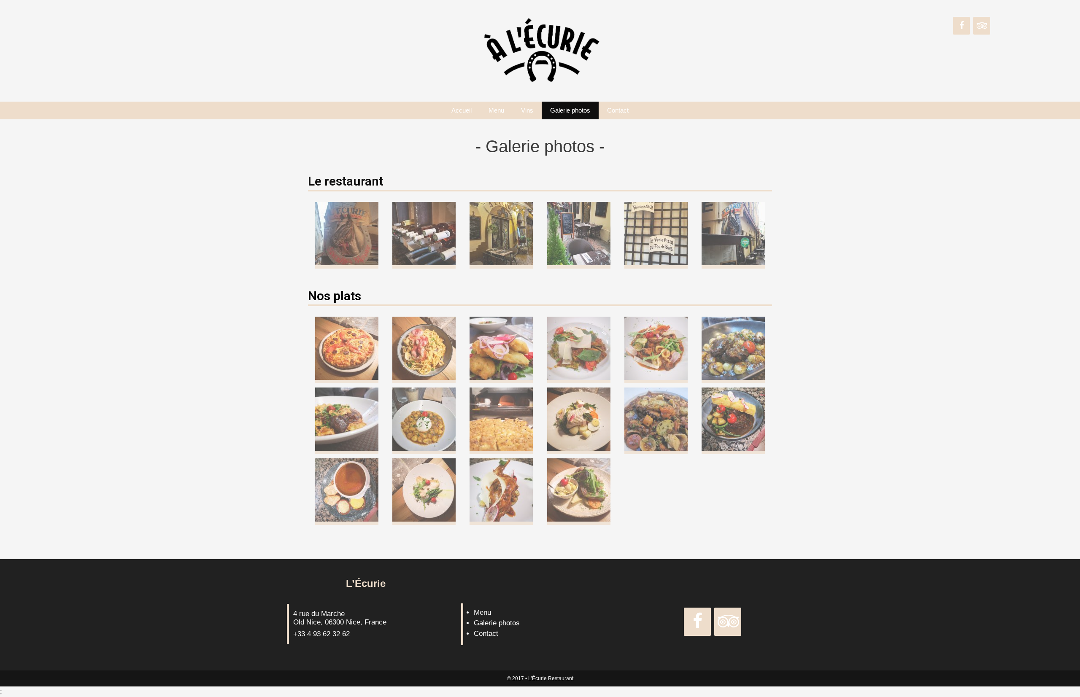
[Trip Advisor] (981, 26)
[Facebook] (961, 26)
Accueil (461, 110)
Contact (618, 110)
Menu (496, 110)
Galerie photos (570, 110)
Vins (527, 110)
